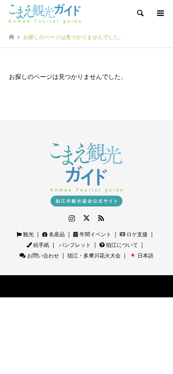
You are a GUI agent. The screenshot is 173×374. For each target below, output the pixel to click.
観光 (28, 234)
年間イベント (94, 234)
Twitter (86, 218)
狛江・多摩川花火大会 (94, 255)
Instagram (72, 218)
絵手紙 (40, 245)
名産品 (56, 234)
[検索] (139, 13)
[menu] (159, 13)
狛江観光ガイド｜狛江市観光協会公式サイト (66, 286)
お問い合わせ (42, 255)
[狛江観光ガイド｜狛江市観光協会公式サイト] (45, 13)
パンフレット (74, 245)
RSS (101, 218)
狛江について (121, 245)
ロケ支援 (136, 234)
